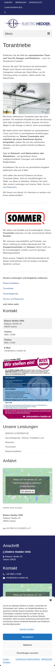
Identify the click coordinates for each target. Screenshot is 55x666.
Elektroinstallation (11, 283)
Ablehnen (27, 645)
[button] (50, 600)
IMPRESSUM (46, 659)
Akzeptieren (27, 637)
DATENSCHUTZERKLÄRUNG (28, 659)
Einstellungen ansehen (27, 653)
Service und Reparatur (13, 299)
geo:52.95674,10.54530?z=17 (17, 528)
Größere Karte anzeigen (12, 508)
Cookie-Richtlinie (27, 486)
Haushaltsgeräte (10, 293)
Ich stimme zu (27, 491)
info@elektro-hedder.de (15, 350)
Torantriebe (8, 288)
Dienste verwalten (27, 629)
